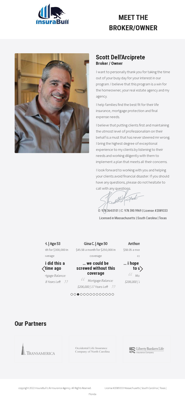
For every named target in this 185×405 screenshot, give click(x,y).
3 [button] (78, 294)
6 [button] (87, 294)
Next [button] (141, 269)
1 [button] (72, 294)
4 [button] (81, 294)
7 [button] (91, 294)
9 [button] (97, 294)
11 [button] (103, 294)
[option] (79, 265)
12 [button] (106, 294)
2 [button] (75, 294)
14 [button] (113, 294)
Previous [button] (43, 269)
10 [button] (100, 294)
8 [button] (94, 294)
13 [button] (110, 294)
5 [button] (84, 294)
